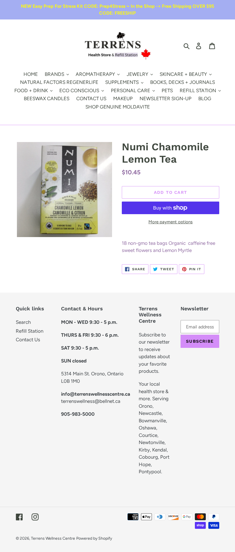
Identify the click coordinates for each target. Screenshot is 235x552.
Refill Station (29, 331)
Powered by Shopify (94, 538)
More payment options (170, 221)
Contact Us (28, 339)
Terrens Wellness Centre (53, 538)
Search (23, 322)
